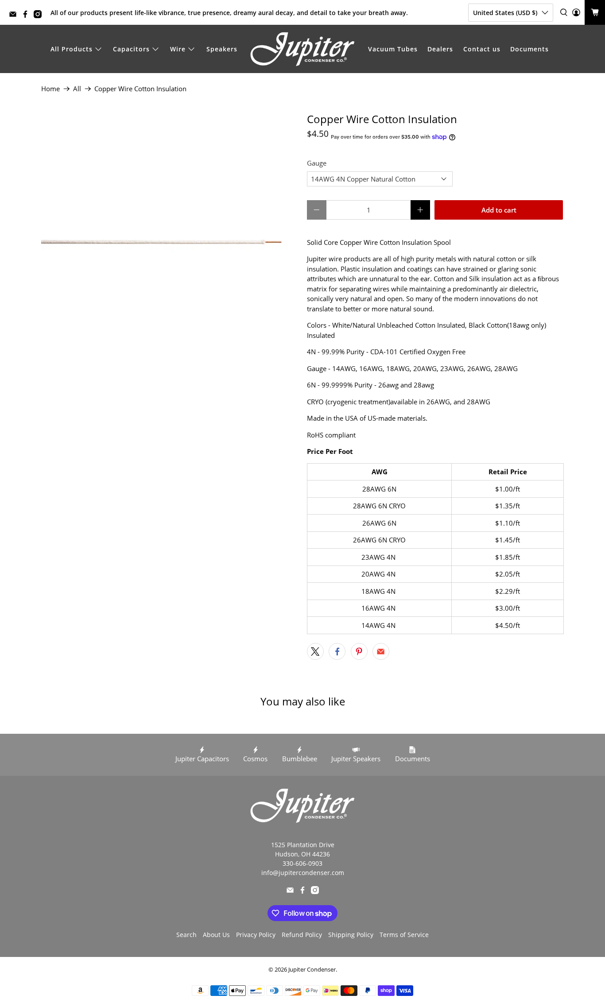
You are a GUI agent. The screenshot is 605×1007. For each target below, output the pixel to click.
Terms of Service (404, 934)
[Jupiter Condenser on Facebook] (27, 16)
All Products (71, 49)
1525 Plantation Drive (302, 844)
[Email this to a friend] (380, 651)
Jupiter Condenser (312, 969)
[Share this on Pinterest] (359, 651)
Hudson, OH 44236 (302, 854)
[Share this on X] (315, 651)
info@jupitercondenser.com (302, 872)
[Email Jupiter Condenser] (15, 16)
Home (50, 88)
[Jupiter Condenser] (302, 49)
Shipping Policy (350, 934)
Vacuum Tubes (393, 49)
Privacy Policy (255, 934)
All (77, 88)
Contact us (481, 49)
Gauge (316, 163)
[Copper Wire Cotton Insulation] (169, 241)
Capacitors (131, 49)
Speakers (221, 49)
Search (186, 934)
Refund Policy (302, 934)
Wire (178, 49)
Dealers (440, 49)
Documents (529, 49)
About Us (216, 934)
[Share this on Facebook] (337, 651)
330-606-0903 (302, 863)
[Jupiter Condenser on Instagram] (40, 16)
